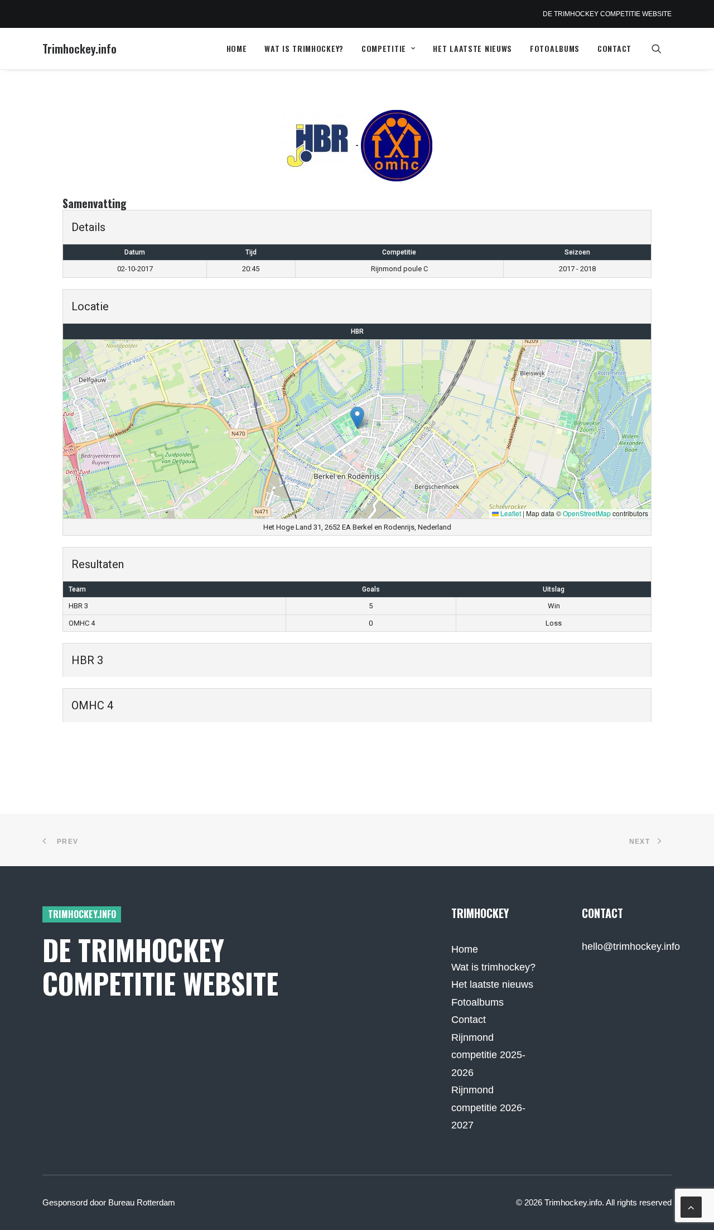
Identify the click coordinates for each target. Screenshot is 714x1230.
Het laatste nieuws (472, 48)
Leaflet (510, 513)
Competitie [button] (383, 48)
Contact (614, 48)
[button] (662, 48)
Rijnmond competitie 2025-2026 (488, 1055)
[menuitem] (237, 48)
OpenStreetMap (587, 513)
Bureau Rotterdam (141, 1202)
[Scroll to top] (691, 1206)
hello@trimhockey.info (631, 946)
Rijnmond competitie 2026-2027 (488, 1107)
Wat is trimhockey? (304, 48)
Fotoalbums (555, 48)
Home (236, 48)
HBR (357, 331)
